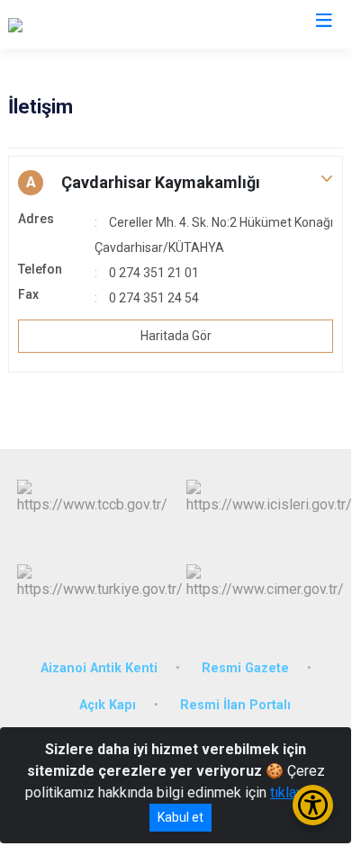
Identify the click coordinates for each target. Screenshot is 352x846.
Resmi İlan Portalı (235, 705)
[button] (175, 182)
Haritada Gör (176, 335)
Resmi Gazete (245, 668)
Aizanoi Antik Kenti (99, 668)
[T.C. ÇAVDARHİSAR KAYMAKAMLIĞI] (121, 24)
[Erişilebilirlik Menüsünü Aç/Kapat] (313, 805)
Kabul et (180, 817)
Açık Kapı (107, 705)
